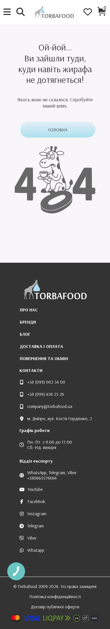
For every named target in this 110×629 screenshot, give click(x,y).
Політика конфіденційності (55, 596)
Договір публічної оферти (55, 606)
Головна (57, 129)
